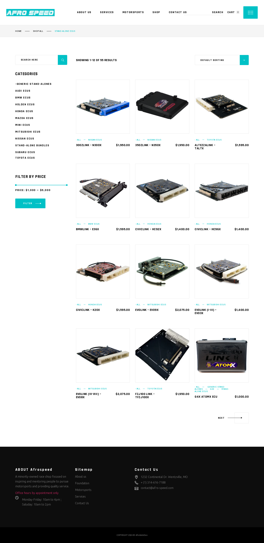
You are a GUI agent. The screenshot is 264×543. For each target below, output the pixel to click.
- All (78, 139)
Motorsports (83, 489)
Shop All (38, 31)
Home (18, 31)
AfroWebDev (142, 535)
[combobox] (222, 60)
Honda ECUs (154, 224)
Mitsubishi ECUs (156, 304)
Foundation (82, 483)
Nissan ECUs (95, 139)
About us (80, 476)
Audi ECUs (22, 91)
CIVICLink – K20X (88, 310)
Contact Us (82, 503)
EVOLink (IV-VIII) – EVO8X (88, 395)
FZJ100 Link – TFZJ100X (145, 395)
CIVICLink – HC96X (208, 229)
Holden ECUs (25, 104)
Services (80, 496)
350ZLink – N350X (148, 145)
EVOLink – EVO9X (147, 310)
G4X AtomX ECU (206, 397)
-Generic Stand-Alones (33, 84)
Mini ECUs (22, 125)
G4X (212, 389)
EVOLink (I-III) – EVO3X (206, 311)
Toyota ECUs (214, 139)
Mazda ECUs (24, 118)
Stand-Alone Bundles (32, 145)
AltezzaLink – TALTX (205, 146)
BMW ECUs (94, 224)
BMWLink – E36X (87, 229)
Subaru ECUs (25, 152)
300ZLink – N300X (89, 145)
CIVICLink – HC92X (148, 229)
